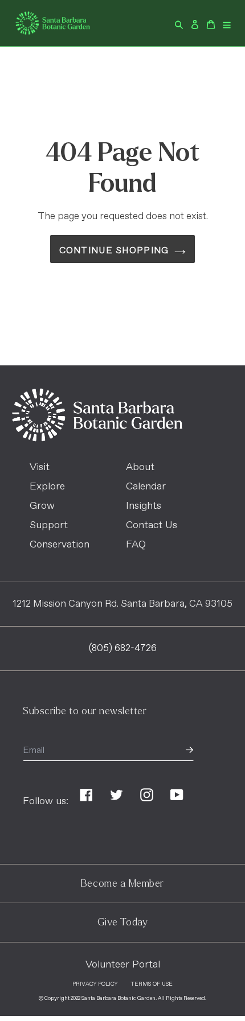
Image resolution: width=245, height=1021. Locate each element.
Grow (42, 506)
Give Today (122, 922)
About (140, 467)
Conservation (59, 544)
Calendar (146, 486)
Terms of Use (151, 984)
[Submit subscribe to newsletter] (189, 750)
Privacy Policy (94, 984)
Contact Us (151, 525)
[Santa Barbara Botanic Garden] (97, 439)
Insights (143, 506)
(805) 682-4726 (123, 648)
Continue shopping (114, 251)
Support (49, 525)
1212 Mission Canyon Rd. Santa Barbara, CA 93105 (122, 604)
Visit (40, 467)
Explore (47, 486)
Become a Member (122, 883)
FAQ (136, 544)
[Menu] (227, 23)
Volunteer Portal (122, 964)
